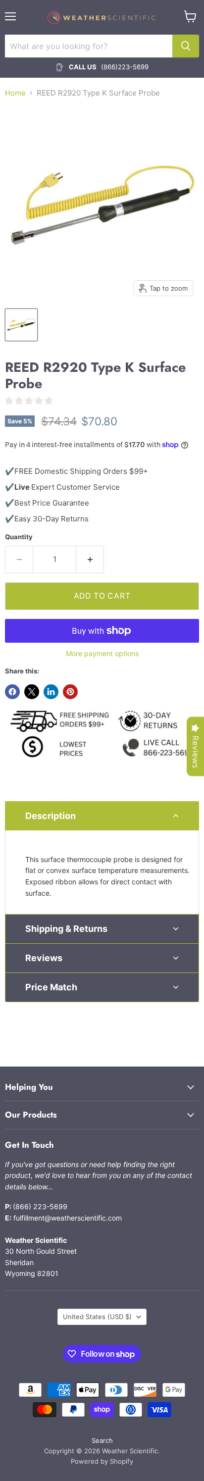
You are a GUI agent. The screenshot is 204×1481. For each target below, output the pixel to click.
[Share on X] (31, 691)
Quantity (19, 537)
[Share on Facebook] (12, 691)
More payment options (102, 654)
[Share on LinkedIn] (51, 691)
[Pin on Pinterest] (70, 691)
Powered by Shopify (102, 1461)
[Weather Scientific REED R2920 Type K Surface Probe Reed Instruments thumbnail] (21, 325)
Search (102, 1440)
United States (97, 1317)
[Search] (185, 46)
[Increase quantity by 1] (90, 559)
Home (15, 93)
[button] (102, 815)
